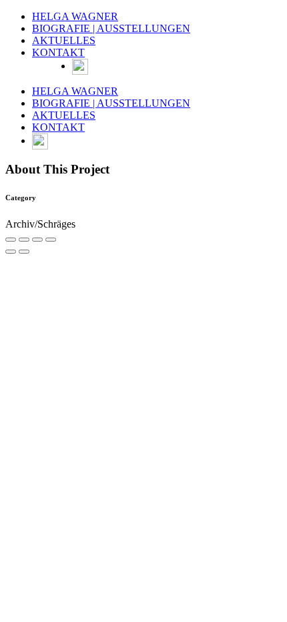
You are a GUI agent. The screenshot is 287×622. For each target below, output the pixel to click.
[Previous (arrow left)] (10, 252)
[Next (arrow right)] (24, 252)
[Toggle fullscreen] (37, 240)
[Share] (24, 240)
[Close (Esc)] (10, 240)
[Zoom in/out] (50, 240)
